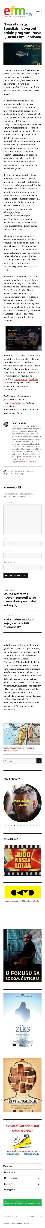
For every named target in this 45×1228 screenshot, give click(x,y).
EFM (5, 1217)
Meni (38, 11)
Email (7, 551)
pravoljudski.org (17, 403)
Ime (5, 539)
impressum (29, 1217)
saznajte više (9, 709)
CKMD (15, 1217)
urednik (10, 471)
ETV (9, 1217)
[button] (5, 860)
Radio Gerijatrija (22, 802)
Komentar (9, 502)
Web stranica (10, 562)
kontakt (39, 1217)
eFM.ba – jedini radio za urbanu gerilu (17, 1223)
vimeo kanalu (21, 379)
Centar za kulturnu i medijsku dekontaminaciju (22, 901)
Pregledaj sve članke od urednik (24, 462)
